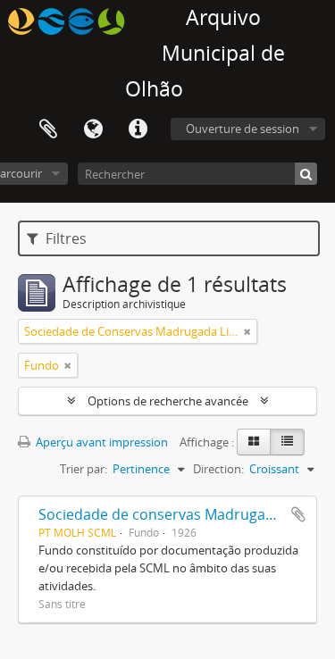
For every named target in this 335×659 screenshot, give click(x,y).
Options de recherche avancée (168, 401)
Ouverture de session (242, 129)
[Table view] (287, 442)
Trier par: (83, 469)
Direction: (218, 469)
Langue (93, 129)
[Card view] (254, 442)
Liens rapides (137, 129)
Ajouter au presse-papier (298, 514)
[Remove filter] (247, 331)
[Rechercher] (306, 174)
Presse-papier (48, 129)
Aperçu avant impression (100, 442)
